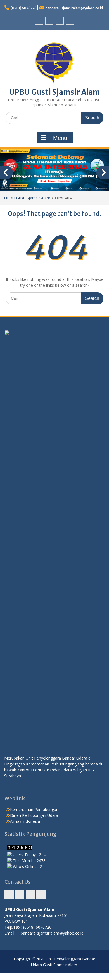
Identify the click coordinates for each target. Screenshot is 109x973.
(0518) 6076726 (24, 8)
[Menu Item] (39, 21)
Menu (60, 138)
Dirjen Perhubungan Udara (34, 815)
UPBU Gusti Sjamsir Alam (54, 92)
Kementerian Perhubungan (34, 809)
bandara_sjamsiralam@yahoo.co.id (74, 8)
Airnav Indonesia (25, 821)
